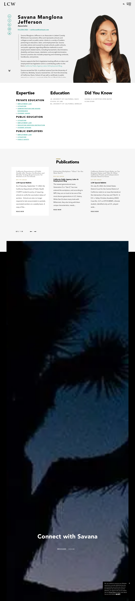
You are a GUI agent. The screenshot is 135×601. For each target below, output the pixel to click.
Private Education (30, 100)
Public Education (29, 116)
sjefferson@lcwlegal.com (39, 29)
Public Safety (23, 139)
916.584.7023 (23, 29)
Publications (67, 161)
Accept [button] (118, 594)
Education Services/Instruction (31, 125)
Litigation (22, 106)
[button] (129, 583)
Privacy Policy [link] (112, 592)
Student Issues (24, 113)
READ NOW (20, 211)
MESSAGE (61, 549)
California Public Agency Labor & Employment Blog (43, 66)
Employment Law (25, 104)
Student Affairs (24, 127)
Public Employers (29, 131)
